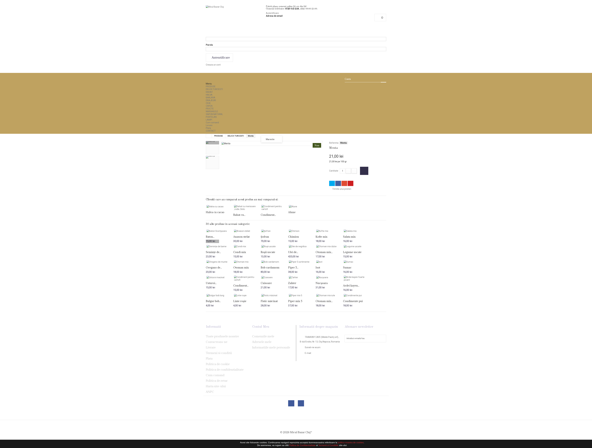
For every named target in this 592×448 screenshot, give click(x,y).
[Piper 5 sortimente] (302, 262)
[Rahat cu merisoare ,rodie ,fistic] (247, 207)
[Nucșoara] (329, 277)
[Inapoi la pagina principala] (209, 136)
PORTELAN (211, 117)
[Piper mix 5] (302, 295)
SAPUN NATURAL (214, 114)
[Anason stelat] (247, 231)
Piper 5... (293, 267)
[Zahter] (302, 277)
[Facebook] (291, 403)
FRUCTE (210, 108)
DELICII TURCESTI (214, 89)
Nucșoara (322, 283)
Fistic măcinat (269, 301)
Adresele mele (261, 342)
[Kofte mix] (329, 231)
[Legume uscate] (356, 246)
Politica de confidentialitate (225, 369)
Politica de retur (217, 381)
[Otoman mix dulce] (329, 246)
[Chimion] (302, 231)
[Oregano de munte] (219, 262)
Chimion (293, 236)
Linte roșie (239, 301)
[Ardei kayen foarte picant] (356, 278)
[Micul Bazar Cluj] (235, 21)
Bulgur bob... (213, 301)
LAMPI (209, 120)
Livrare (209, 125)
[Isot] (329, 262)
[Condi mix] (247, 246)
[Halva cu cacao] (219, 206)
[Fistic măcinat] (274, 295)
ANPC (210, 392)
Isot (318, 267)
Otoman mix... (324, 252)
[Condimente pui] (356, 295)
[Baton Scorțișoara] (219, 231)
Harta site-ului (216, 386)
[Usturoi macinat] (219, 277)
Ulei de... (293, 252)
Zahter (292, 283)
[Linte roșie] (247, 295)
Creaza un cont (213, 64)
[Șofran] (274, 231)
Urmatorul (212, 241)
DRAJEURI (211, 100)
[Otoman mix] (247, 262)
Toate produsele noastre (222, 336)
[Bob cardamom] (274, 262)
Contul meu (260, 326)
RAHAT (209, 92)
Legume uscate (352, 252)
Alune (292, 212)
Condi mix (239, 252)
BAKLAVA (210, 97)
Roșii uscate (268, 252)
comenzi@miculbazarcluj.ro (319, 357)
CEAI (208, 103)
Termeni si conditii (219, 353)
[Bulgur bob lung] (219, 295)
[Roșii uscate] (274, 246)
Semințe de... (213, 252)
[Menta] (212, 147)
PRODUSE (211, 86)
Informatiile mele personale (271, 347)
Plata (208, 128)
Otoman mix (241, 267)
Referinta (333, 143)
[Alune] (302, 206)
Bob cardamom (270, 267)
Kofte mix (321, 236)
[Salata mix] (356, 231)
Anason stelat (241, 236)
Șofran (265, 236)
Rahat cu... (239, 215)
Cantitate (333, 171)
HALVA (209, 95)
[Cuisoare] (274, 277)
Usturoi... (211, 283)
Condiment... (268, 215)
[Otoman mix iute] (329, 295)
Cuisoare (266, 283)
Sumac (347, 267)
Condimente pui (353, 301)
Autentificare (272, 13)
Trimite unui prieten (341, 189)
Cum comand (212, 122)
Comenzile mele (263, 336)
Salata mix (349, 236)
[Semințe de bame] (219, 246)
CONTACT (211, 131)
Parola (209, 45)
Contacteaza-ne (216, 342)
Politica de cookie (218, 364)
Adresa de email (274, 16)
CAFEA (209, 106)
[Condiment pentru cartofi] (274, 207)
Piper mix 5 (295, 301)
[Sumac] (356, 262)
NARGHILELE (212, 111)
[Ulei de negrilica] (302, 246)
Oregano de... (214, 267)
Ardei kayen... (351, 285)
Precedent (212, 142)
